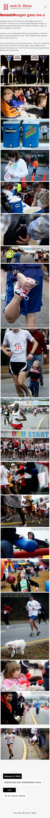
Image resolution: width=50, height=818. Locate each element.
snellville (21, 795)
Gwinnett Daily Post (12, 782)
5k (9, 795)
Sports (38, 782)
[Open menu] (45, 6)
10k (5, 795)
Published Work (28, 782)
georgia (14, 795)
